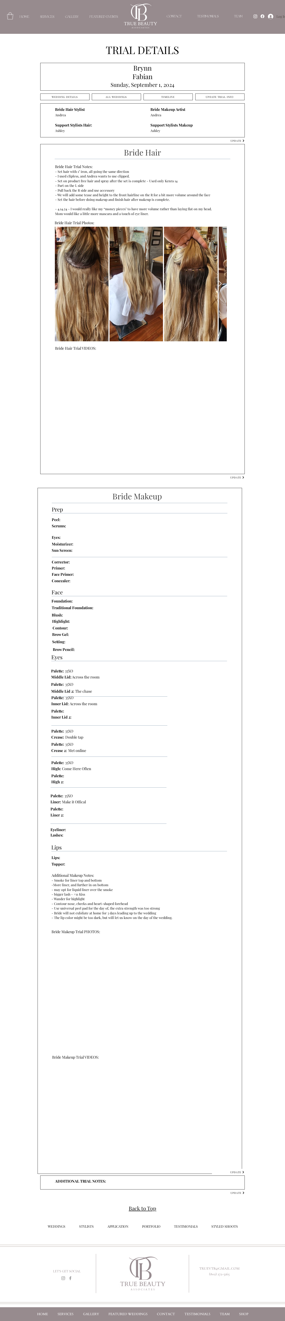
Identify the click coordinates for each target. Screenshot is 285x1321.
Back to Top (142, 1208)
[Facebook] (70, 1278)
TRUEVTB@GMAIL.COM (219, 1268)
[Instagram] (63, 1278)
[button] (10, 16)
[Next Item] (219, 284)
